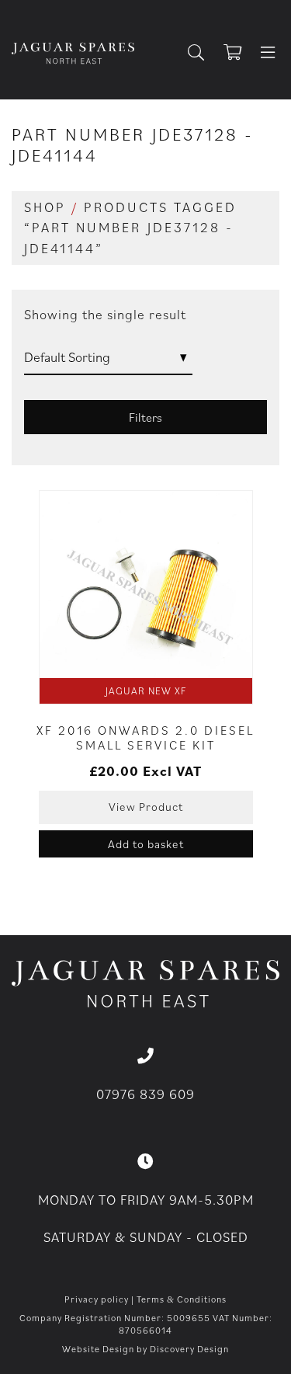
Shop (45, 207)
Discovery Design (189, 1349)
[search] (202, 53)
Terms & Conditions (182, 1299)
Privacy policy (96, 1299)
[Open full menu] (267, 53)
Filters (145, 417)
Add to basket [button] (146, 844)
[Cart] (239, 53)
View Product (146, 806)
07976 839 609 (145, 1094)
